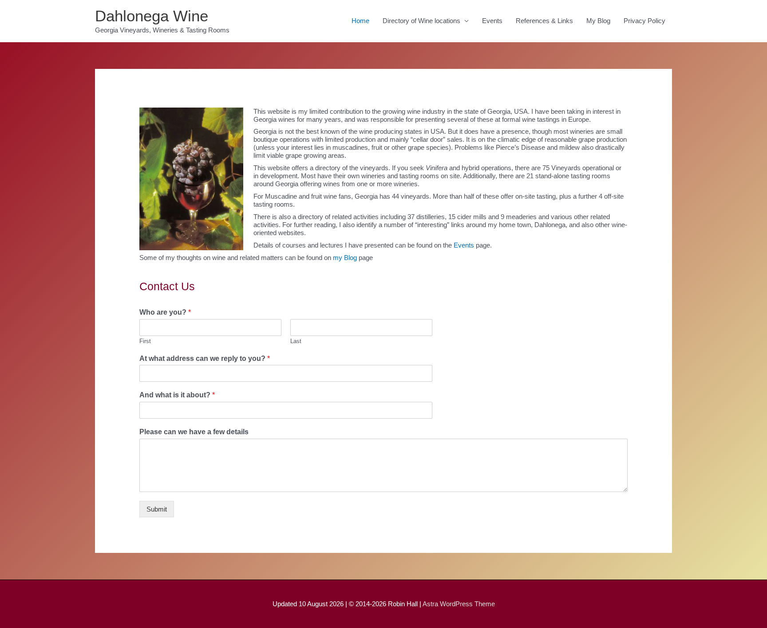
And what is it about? (177, 395)
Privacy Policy (644, 20)
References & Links (544, 20)
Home (360, 20)
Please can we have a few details (194, 432)
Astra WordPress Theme (459, 604)
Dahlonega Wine (151, 15)
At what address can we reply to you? (204, 358)
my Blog (345, 257)
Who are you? (165, 312)
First (145, 341)
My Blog (598, 20)
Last (295, 341)
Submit (156, 509)
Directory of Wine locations (421, 20)
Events (492, 20)
